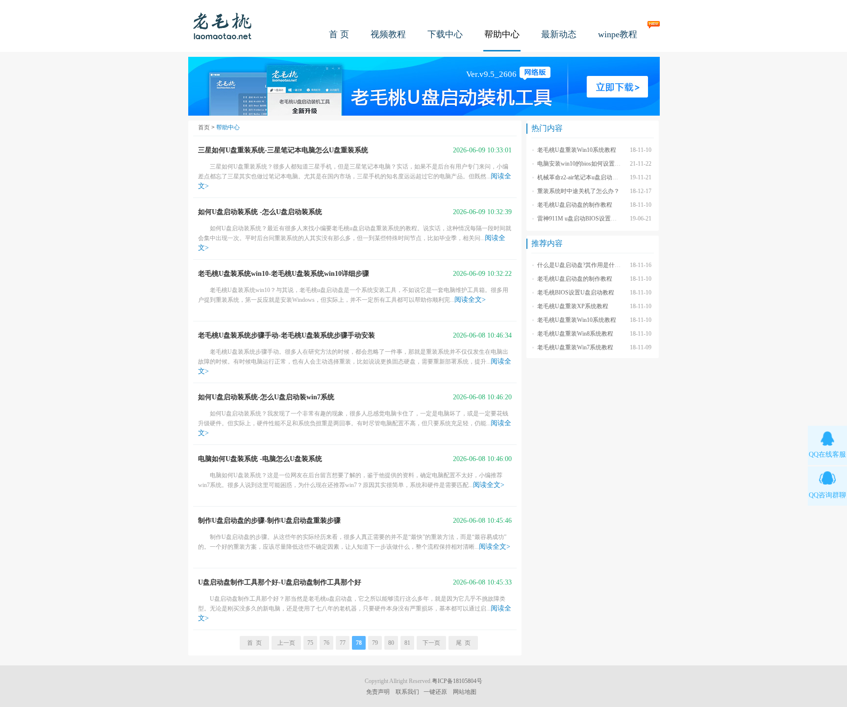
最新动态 (558, 34)
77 (343, 642)
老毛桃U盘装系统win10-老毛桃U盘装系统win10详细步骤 (283, 273)
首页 (204, 127)
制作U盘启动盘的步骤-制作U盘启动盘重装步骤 (269, 520)
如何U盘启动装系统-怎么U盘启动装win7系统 (266, 397)
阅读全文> (470, 299)
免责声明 (378, 691)
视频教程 (388, 34)
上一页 (286, 642)
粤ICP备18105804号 (457, 681)
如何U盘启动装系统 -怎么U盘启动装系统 (260, 212)
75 (310, 642)
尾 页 (463, 642)
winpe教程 (617, 34)
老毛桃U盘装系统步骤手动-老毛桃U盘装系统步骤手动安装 (286, 335)
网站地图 (464, 691)
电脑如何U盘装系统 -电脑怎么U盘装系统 (260, 459)
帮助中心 (502, 34)
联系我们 (407, 691)
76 (326, 642)
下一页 (431, 642)
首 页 (339, 34)
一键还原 (435, 691)
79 (375, 642)
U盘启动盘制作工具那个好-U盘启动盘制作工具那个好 (279, 582)
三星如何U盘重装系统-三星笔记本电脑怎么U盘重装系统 (283, 150)
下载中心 (445, 34)
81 (407, 642)
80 (391, 642)
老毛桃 (222, 25)
